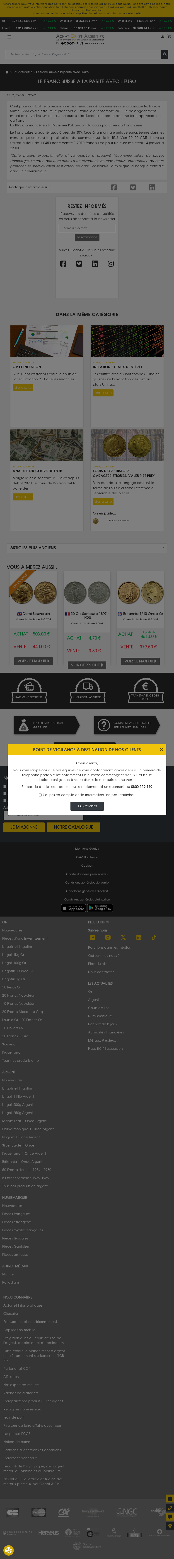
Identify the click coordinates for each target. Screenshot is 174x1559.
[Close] (161, 749)
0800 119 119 (141, 787)
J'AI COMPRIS (87, 806)
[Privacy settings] (8, 1550)
